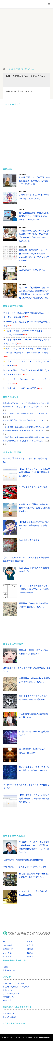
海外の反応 (7, 1000)
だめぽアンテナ (9, 997)
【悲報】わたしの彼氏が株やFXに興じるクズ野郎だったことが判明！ (34, 525)
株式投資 (30, 945)
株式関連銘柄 (8, 949)
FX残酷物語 (7, 945)
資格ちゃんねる (9, 970)
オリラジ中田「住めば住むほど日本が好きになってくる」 (34, 197)
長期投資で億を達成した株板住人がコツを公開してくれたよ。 (34, 605)
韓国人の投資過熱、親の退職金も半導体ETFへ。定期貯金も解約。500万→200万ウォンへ (34, 216)
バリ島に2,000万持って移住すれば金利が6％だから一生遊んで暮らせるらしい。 (34, 507)
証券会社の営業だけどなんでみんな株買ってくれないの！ (34, 652)
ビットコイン (8, 953)
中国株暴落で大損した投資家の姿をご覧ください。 (34, 715)
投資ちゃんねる (9, 1013)
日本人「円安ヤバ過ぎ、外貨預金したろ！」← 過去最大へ (25, 413)
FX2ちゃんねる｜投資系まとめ (24, 1037)
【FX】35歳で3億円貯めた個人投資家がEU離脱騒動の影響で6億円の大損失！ (26, 559)
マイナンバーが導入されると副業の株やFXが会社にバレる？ (26, 786)
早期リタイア (32, 957)
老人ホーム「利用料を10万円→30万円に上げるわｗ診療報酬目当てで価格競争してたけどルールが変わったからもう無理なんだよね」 (34, 292)
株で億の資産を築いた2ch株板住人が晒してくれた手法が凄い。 (34, 875)
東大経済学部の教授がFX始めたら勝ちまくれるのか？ (34, 751)
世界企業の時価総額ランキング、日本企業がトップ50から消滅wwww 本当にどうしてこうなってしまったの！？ (34, 255)
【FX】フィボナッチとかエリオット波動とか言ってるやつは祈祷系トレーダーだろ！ (34, 589)
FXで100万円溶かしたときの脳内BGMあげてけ (34, 569)
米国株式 (30, 949)
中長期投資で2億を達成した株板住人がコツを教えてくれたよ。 (34, 680)
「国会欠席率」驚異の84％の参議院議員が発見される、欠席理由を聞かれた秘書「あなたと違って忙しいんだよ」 (34, 235)
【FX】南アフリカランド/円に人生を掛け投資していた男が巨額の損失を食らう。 (34, 472)
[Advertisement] (26, 38)
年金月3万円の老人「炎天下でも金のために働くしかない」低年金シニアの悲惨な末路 (34, 180)
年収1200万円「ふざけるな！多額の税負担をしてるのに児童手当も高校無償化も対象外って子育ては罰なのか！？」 (34, 847)
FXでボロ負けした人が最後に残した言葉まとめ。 (34, 893)
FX (4, 942)
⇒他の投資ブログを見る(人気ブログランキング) (24, 866)
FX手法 (29, 942)
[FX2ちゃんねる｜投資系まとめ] (20, 4)
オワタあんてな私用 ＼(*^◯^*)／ (16, 987)
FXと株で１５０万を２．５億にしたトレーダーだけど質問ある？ (34, 698)
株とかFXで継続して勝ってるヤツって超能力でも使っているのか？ (34, 769)
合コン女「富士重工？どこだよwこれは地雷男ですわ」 (25, 460)
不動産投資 (7, 957)
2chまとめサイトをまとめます (14, 983)
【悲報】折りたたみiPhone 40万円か (22, 388)
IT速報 (5, 967)
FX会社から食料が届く (29, 540)
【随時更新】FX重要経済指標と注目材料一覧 (23, 860)
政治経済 (30, 953)
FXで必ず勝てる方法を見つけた (33, 486)
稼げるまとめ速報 (9, 1017)
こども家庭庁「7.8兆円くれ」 (32, 270)
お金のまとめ (8, 990)
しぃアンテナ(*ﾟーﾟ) (11, 994)
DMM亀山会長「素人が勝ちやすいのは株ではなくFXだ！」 (26, 669)
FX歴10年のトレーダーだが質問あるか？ (34, 733)
